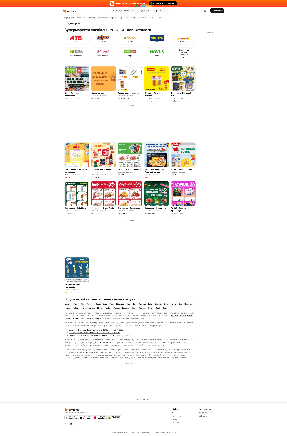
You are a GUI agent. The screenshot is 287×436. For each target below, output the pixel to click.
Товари (151, 18)
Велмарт (76, 318)
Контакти (176, 416)
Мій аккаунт (218, 11)
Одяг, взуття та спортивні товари (110, 18)
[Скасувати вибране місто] (165, 11)
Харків (76, 342)
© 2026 (119, 433)
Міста (159, 18)
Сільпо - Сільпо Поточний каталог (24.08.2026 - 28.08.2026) (94, 332)
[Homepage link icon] (137, 399)
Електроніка (81, 18)
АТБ (102, 318)
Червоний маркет (178, 315)
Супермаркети (68, 18)
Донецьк (97, 342)
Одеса (82, 342)
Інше (144, 18)
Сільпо (96, 318)
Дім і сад (91, 18)
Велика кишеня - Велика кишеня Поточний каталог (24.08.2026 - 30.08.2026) (102, 335)
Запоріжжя (109, 342)
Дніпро (89, 342)
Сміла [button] (160, 11)
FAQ (173, 412)
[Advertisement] (130, 122)
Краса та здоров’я (133, 18)
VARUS (90, 318)
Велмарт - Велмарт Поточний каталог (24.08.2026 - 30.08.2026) (96, 330)
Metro (83, 318)
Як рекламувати (206, 412)
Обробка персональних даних (165, 433)
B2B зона (203, 416)
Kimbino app (90, 352)
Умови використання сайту (141, 433)
